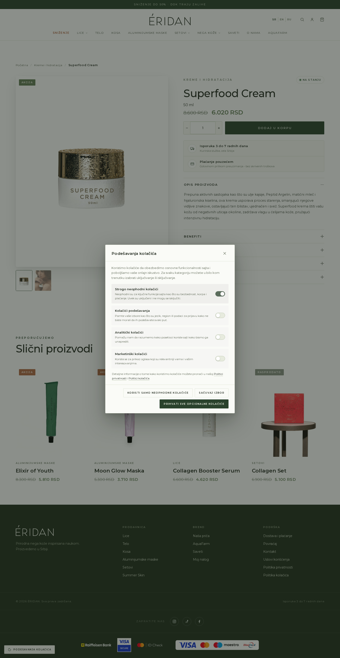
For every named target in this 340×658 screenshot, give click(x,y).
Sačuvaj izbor (211, 392)
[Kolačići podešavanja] (220, 315)
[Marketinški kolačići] (220, 358)
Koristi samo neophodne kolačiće (158, 392)
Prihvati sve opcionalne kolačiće (194, 403)
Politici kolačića (139, 378)
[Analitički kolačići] (220, 337)
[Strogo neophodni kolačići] (220, 294)
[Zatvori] (225, 253)
